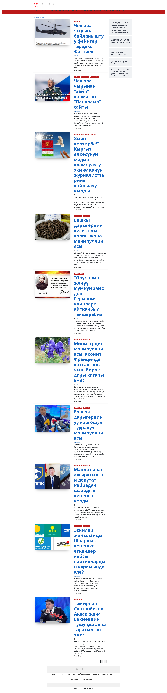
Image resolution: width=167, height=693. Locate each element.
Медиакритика (86, 10)
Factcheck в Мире (94, 76)
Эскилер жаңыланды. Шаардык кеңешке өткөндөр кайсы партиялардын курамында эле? (89, 551)
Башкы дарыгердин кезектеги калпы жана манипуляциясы (88, 233)
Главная (37, 10)
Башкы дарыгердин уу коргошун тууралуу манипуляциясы (88, 425)
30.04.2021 (77, 56)
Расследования (108, 10)
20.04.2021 (77, 442)
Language (118, 10)
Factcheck (53, 10)
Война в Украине (64, 10)
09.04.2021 (77, 639)
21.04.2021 (77, 384)
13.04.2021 (77, 576)
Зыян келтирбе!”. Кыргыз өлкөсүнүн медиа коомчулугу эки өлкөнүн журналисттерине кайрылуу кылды (89, 164)
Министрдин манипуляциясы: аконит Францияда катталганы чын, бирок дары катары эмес (89, 362)
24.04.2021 (77, 318)
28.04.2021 (77, 250)
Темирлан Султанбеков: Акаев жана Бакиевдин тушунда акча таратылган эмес (90, 619)
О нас (44, 10)
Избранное (93, 134)
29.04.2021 (77, 111)
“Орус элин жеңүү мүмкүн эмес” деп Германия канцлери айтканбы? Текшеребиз (90, 296)
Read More (77, 70)
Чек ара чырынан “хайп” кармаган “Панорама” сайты (87, 94)
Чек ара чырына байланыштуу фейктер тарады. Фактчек (89, 38)
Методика (97, 10)
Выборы (74, 10)
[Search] (53, 4)
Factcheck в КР (84, 76)
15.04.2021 (77, 505)
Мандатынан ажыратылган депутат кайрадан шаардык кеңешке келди (89, 485)
